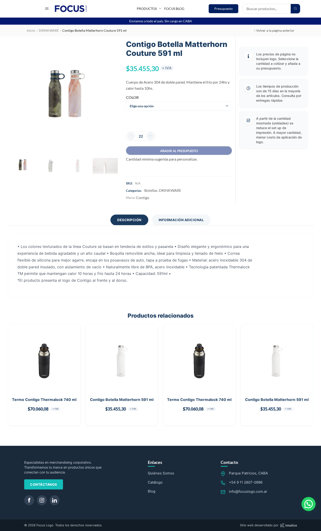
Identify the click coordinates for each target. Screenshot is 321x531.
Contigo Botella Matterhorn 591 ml (121, 399)
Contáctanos (43, 484)
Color (132, 97)
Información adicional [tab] (181, 220)
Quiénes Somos (161, 473)
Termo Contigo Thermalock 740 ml (44, 399)
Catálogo (155, 482)
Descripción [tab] (129, 220)
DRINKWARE (49, 30)
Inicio (31, 30)
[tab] (129, 220)
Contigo (142, 197)
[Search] (295, 8)
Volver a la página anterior (275, 30)
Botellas (150, 190)
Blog (151, 491)
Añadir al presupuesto (179, 151)
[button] (47, 8)
